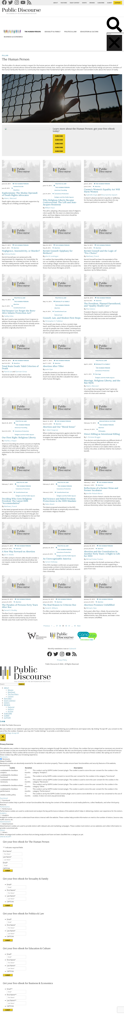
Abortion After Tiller (53, 366)
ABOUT (55, 3)
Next (79, 626)
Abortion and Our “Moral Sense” (59, 426)
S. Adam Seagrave (51, 430)
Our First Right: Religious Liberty (19, 437)
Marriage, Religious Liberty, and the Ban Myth (102, 381)
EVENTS (84, 3)
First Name (7, 851)
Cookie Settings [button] (5, 733)
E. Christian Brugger (93, 437)
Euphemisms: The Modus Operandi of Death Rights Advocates (19, 194)
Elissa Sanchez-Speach (109, 195)
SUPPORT (118, 3)
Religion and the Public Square (64, 197)
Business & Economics (13, 37)
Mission (10, 690)
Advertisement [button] (5, 822)
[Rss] (29, 2)
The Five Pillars (13, 694)
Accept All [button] (15, 733)
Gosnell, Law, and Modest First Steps (62, 317)
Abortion (97, 186)
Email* (9, 989)
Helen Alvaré (49, 504)
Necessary (6, 759)
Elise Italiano (90, 309)
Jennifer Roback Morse (94, 493)
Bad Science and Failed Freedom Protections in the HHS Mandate (59, 499)
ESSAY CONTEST (74, 3)
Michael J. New (91, 608)
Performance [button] (5, 807)
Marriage (98, 374)
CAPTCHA (6, 868)
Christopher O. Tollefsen (54, 321)
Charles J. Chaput (10, 441)
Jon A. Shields (9, 555)
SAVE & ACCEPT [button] (5, 837)
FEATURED (64, 3)
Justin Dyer (49, 369)
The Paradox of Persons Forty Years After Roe (20, 605)
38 (60, 626)
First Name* (11, 995)
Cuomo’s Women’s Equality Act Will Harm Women (102, 190)
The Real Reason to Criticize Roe (59, 604)
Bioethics (16, 190)
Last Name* (11, 1000)
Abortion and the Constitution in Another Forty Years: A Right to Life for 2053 (102, 553)
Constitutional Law (19, 308)
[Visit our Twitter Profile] (2, 721)
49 (75, 626)
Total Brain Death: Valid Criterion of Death (20, 367)
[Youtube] (23, 2)
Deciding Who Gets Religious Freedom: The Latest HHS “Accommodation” (17, 501)
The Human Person (33, 32)
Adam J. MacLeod (10, 198)
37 (57, 626)
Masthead (11, 692)
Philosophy (101, 431)
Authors (11, 709)
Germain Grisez (21, 372)
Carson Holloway (51, 562)
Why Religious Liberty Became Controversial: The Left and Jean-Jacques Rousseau (60, 202)
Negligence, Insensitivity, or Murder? (21, 250)
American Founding (60, 190)
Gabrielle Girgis (91, 195)
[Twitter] (10, 2)
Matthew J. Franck (92, 256)
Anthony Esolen (10, 254)
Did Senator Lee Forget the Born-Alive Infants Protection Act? (19, 311)
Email (5, 863)
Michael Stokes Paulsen (94, 559)
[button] (114, 25)
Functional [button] (4, 798)
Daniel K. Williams (51, 608)
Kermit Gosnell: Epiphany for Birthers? (58, 251)
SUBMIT (109, 3)
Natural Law (58, 315)
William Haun (50, 208)
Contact (10, 696)
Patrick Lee (8, 372)
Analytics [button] (3, 813)
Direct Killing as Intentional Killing (102, 434)
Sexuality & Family (52, 32)
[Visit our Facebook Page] (0, 721)
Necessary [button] (4, 757)
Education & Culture (89, 32)
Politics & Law (70, 32)
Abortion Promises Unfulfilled (99, 604)
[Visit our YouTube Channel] (4, 721)
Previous (46, 626)
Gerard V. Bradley (10, 610)
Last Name (7, 857)
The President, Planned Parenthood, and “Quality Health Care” (102, 304)
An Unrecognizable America (57, 558)
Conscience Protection (61, 194)
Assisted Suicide (18, 186)
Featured (11, 707)
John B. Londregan (51, 256)
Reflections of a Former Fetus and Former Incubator (101, 489)
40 (66, 626)
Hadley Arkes (9, 316)
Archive (10, 711)
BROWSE (92, 3)
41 (69, 626)
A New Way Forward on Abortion (18, 551)
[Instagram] (16, 2)
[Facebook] (4, 2)
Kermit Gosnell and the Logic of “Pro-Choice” (100, 251)
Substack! (72, 649)
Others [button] (2, 830)
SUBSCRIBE (101, 3)
